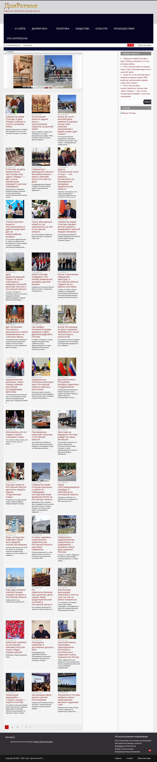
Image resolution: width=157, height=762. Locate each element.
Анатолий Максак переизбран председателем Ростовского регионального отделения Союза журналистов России (68, 649)
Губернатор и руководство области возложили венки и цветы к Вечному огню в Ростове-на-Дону (42, 175)
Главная (118, 758)
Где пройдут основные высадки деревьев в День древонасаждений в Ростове (42, 332)
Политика (62, 28)
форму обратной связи (43, 742)
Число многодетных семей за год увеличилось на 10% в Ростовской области (42, 227)
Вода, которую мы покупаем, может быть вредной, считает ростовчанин (16, 541)
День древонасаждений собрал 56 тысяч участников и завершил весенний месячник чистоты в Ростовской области (16, 281)
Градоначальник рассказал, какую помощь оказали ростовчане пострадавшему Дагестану (14, 385)
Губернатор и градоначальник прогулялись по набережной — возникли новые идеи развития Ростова (66, 544)
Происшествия (124, 28)
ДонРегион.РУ (36, 758)
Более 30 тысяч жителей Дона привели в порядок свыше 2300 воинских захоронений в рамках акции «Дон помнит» (43, 78)
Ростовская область (12, 45)
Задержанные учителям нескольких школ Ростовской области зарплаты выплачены (42, 384)
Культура (102, 28)
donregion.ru (120, 746)
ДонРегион (39, 28)
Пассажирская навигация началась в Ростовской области (42, 436)
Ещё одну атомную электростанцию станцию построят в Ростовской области (16, 593)
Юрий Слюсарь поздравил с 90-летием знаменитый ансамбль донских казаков (42, 279)
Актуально (27, 45)
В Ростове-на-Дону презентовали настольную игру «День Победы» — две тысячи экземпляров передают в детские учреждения (16, 178)
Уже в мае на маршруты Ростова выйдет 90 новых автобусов (67, 436)
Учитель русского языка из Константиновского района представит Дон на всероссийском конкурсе (16, 229)
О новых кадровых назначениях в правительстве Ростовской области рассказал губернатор (42, 543)
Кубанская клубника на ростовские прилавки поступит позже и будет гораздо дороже (16, 647)
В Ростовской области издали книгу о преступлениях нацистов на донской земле (42, 123)
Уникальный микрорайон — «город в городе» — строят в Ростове (16, 699)
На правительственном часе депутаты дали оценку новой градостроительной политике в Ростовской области (42, 597)
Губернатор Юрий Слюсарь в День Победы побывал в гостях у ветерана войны (16, 122)
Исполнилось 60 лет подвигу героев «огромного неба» (16, 434)
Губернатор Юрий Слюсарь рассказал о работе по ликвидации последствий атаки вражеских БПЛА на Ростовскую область (42, 492)
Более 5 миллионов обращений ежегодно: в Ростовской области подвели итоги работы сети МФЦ (68, 280)
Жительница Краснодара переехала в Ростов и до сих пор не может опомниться (68, 595)
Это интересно (17, 38)
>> (30, 727)
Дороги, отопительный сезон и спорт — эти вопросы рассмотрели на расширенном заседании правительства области (68, 179)
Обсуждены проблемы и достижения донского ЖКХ (43, 646)
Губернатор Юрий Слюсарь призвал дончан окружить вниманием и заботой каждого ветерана (69, 227)
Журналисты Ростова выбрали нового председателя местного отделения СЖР (69, 700)
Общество (82, 28)
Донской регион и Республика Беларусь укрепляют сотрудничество (68, 383)
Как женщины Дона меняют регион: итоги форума (41, 697)
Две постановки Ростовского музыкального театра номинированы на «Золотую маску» (17, 332)
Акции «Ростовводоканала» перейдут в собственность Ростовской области (69, 489)
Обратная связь (144, 45)
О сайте (20, 28)
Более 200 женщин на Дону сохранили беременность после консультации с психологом (68, 332)
